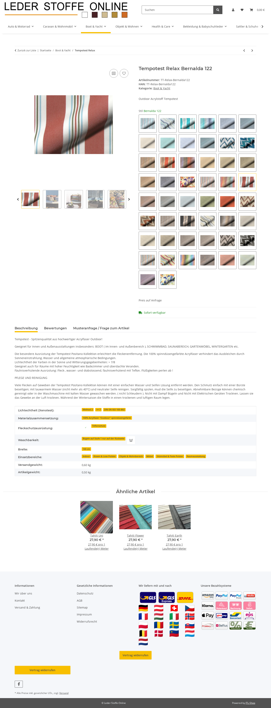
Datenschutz (85, 593)
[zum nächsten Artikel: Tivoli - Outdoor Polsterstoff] (252, 50)
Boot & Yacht (161, 88)
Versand (63, 693)
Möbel (149, 456)
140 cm (86, 449)
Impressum (84, 614)
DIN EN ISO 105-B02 (114, 409)
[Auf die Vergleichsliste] (113, 73)
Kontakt (20, 600)
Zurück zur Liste (26, 50)
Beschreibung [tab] (26, 328)
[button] (233, 10)
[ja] (86, 427)
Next (129, 199)
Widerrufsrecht (87, 621)
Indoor (86, 456)
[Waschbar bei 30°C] (131, 440)
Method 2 (88, 409)
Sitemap (82, 607)
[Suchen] (217, 10)
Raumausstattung (196, 456)
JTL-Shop (250, 703)
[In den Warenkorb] (18, 63)
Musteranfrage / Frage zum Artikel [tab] (101, 328)
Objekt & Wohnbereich (131, 456)
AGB (79, 600)
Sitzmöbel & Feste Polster (170, 456)
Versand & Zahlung (27, 607)
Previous (18, 199)
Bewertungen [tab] (55, 328)
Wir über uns (23, 593)
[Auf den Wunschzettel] (124, 73)
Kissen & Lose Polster (105, 456)
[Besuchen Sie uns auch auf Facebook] (19, 684)
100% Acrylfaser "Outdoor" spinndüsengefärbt (107, 418)
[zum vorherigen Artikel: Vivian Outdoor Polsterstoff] (244, 50)
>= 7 (98, 409)
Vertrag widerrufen (135, 655)
